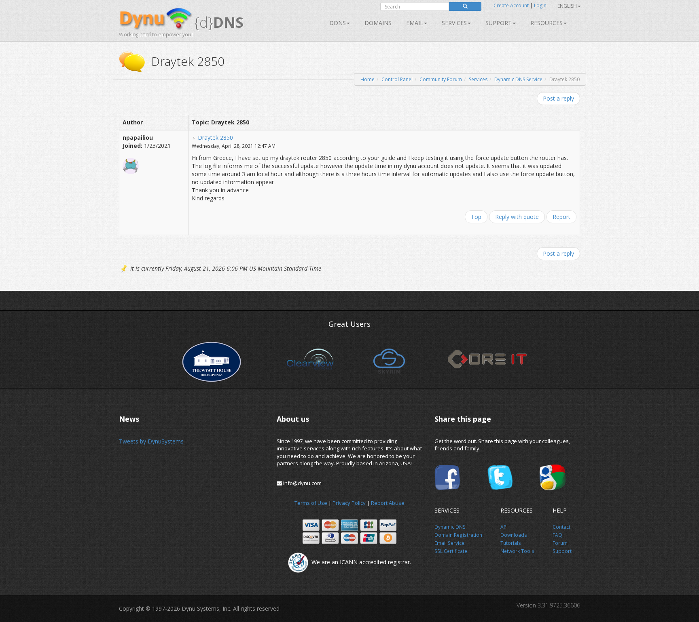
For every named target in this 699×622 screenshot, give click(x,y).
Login (540, 5)
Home (367, 79)
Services (478, 79)
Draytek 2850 (215, 137)
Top (476, 217)
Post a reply (558, 98)
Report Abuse (388, 502)
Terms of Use (310, 502)
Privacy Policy (349, 502)
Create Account (511, 5)
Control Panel (397, 79)
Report (561, 217)
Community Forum (440, 79)
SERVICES (454, 23)
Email (414, 23)
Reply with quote (517, 217)
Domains (378, 23)
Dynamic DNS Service (518, 79)
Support (498, 23)
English (567, 5)
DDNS (337, 23)
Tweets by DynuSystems (151, 441)
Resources (546, 23)
